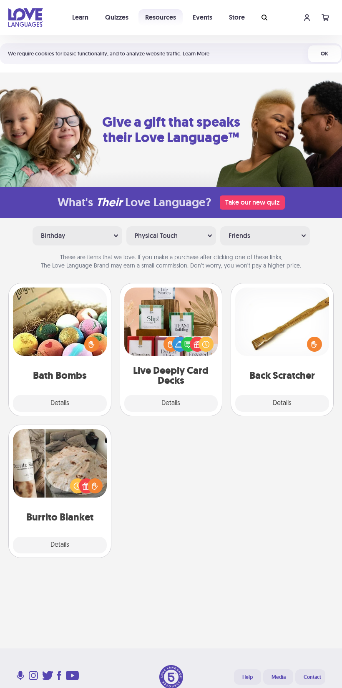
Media (279, 677)
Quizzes (116, 17)
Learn (80, 17)
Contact (312, 677)
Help (247, 677)
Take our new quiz (252, 202)
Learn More (196, 53)
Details (59, 403)
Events (202, 17)
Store (237, 17)
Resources (160, 17)
